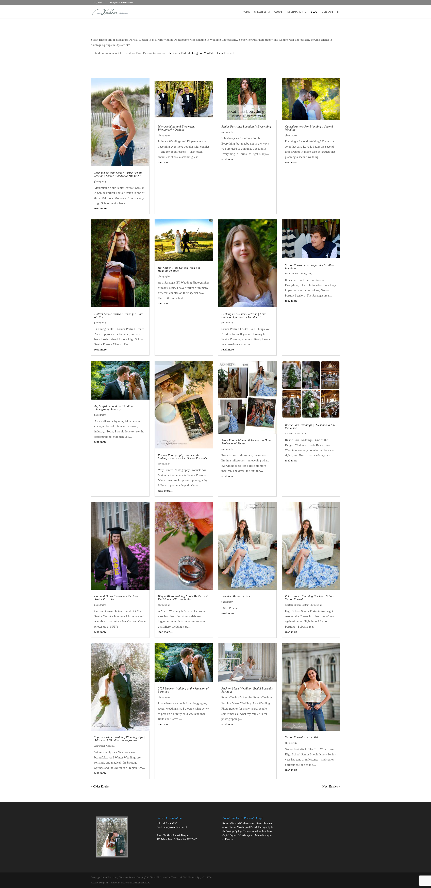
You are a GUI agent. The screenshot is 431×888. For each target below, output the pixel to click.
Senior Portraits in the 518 (301, 737)
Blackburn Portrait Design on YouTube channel (196, 53)
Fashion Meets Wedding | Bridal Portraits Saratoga (247, 690)
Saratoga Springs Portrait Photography (303, 605)
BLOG (314, 12)
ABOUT (278, 12)
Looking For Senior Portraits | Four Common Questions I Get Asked (243, 315)
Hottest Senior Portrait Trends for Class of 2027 (118, 315)
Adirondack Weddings (295, 433)
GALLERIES (260, 12)
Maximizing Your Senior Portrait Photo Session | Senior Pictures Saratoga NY (118, 174)
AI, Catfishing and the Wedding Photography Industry (113, 407)
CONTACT (327, 12)
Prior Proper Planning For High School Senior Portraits (309, 598)
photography (100, 181)
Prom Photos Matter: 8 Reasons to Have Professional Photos (246, 442)
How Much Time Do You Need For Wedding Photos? (179, 269)
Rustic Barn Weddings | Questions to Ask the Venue (310, 426)
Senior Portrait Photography (298, 273)
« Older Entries (100, 786)
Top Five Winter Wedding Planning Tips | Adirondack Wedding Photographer (119, 739)
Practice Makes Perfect (235, 596)
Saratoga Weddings (262, 697)
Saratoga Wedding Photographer (236, 697)
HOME (246, 12)
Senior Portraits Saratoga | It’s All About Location (310, 266)
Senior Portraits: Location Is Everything (246, 126)
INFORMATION (295, 12)
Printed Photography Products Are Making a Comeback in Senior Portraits (182, 456)
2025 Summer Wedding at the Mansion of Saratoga (183, 690)
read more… (102, 208)
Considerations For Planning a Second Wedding (309, 128)
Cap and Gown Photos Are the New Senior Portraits (116, 598)
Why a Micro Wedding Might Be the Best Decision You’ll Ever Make (183, 598)
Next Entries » (331, 786)
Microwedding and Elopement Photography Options (176, 128)
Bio (138, 53)
